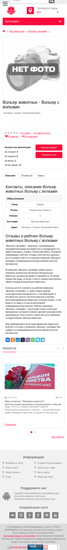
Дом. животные (17, 31)
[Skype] (38, 340)
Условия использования (49, 463)
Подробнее (10, 424)
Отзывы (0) (26, 175)
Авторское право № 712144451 (19, 536)
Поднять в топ (49, 155)
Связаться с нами (46, 467)
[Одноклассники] (13, 340)
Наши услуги (11, 467)
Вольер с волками (38, 31)
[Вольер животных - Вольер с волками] (33, 67)
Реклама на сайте (14, 463)
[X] (23, 340)
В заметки (13, 136)
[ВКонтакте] (8, 340)
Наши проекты (12, 472)
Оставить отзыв (42, 133)
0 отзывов (25, 133)
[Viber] (28, 340)
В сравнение (31, 136)
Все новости (58, 437)
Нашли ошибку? (49, 147)
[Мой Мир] (18, 340)
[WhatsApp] (33, 340)
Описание (10, 175)
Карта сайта (43, 472)
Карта (41, 175)
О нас (8, 477)
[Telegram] (43, 340)
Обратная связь (45, 477)
